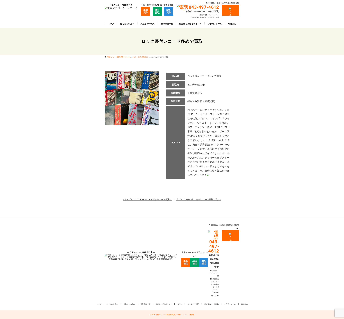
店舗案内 (232, 23)
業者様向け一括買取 (211, 304)
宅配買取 (168, 11)
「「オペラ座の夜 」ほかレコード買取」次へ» (198, 199)
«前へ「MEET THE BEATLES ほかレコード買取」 (147, 199)
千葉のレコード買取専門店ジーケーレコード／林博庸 (175, 315)
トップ (111, 23)
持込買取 (157, 11)
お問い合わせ (230, 10)
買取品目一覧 (167, 23)
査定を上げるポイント (164, 304)
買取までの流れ (148, 23)
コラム (179, 304)
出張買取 (145, 11)
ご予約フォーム (215, 23)
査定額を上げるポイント (190, 23)
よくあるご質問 (193, 304)
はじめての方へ (127, 23)
